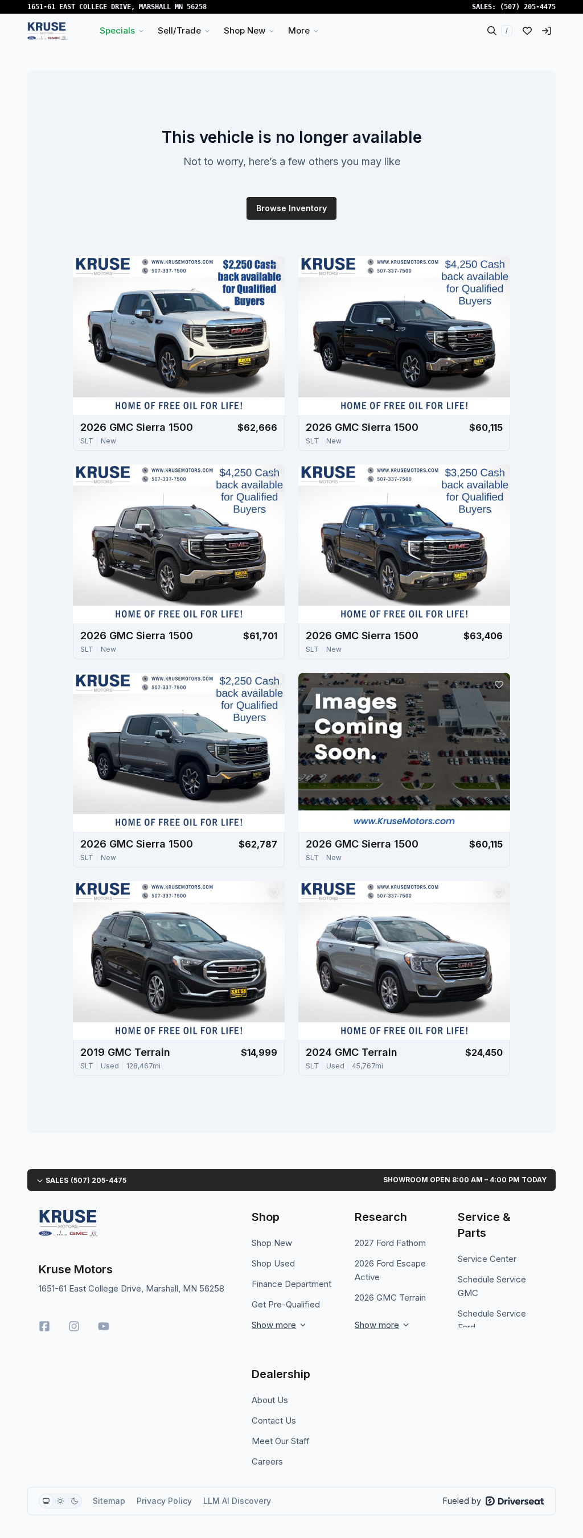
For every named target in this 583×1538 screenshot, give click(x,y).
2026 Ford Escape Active (390, 1270)
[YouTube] (103, 1326)
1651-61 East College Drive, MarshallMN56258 (117, 7)
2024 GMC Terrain (351, 1052)
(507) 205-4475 (528, 7)
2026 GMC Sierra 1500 (136, 427)
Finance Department (291, 1283)
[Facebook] (44, 1326)
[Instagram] (74, 1326)
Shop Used (273, 1263)
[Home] (47, 31)
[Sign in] (546, 31)
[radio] (46, 1501)
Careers (267, 1461)
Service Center (487, 1258)
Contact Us (274, 1420)
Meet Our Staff (281, 1441)
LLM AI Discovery (237, 1501)
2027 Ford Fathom (390, 1242)
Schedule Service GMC (492, 1286)
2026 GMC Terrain (390, 1297)
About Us (270, 1400)
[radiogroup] (60, 1501)
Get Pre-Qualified (286, 1304)
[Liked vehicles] (527, 31)
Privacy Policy (164, 1501)
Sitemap (109, 1501)
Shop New (272, 1242)
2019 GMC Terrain (125, 1052)
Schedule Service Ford (492, 1320)
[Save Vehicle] (273, 267)
